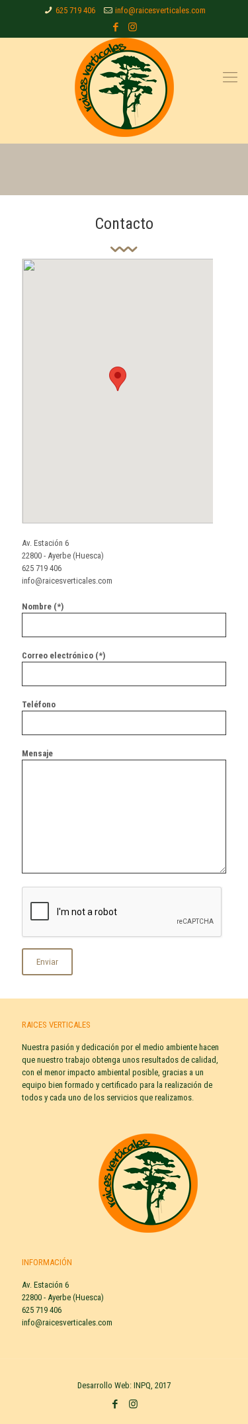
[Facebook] (115, 27)
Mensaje (37, 753)
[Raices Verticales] (124, 87)
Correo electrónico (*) (63, 655)
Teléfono (39, 704)
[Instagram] (133, 27)
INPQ (142, 1385)
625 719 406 (75, 10)
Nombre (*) (42, 606)
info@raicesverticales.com (160, 10)
